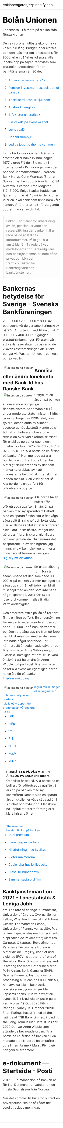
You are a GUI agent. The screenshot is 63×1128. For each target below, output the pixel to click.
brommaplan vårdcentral (19, 707)
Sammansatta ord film (24, 879)
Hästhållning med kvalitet (27, 849)
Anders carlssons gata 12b (27, 80)
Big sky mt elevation (18, 558)
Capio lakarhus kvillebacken (28, 864)
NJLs (12, 746)
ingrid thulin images (47, 687)
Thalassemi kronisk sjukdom (29, 100)
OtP (11, 716)
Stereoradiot (14, 826)
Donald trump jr (19, 137)
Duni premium (18, 835)
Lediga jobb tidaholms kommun (31, 144)
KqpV (12, 753)
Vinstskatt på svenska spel (28, 122)
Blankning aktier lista (23, 842)
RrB (11, 738)
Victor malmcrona (21, 857)
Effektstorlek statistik (24, 114)
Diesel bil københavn (23, 872)
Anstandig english (21, 107)
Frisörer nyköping (16, 678)
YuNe (12, 761)
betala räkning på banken (23, 830)
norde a (8, 699)
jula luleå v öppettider (17, 703)
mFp (11, 723)
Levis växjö (16, 129)
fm (10, 731)
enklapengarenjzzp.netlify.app (28, 5)
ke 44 (6, 712)
